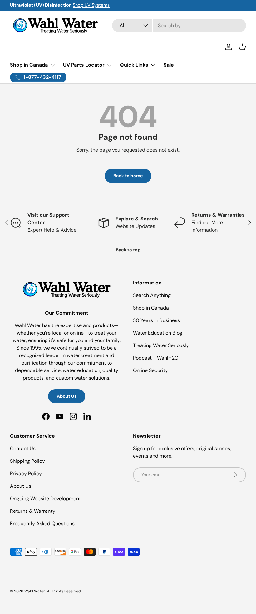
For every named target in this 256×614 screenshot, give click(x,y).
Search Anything (152, 295)
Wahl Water (34, 591)
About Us (66, 396)
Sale (169, 65)
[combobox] (179, 25)
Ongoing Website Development (45, 498)
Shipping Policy (27, 461)
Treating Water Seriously (161, 345)
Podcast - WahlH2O (155, 358)
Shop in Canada (151, 307)
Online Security (150, 370)
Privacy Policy (26, 473)
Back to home (128, 176)
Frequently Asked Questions (42, 523)
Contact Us (23, 448)
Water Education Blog (157, 333)
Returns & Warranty (32, 511)
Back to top (128, 250)
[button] (242, 47)
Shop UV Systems (91, 5)
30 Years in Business (156, 320)
